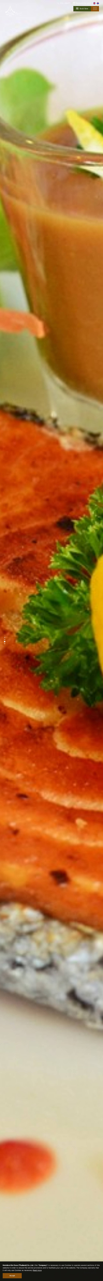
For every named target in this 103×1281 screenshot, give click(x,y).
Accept (12, 1276)
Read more (37, 1270)
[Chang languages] (94, 3)
